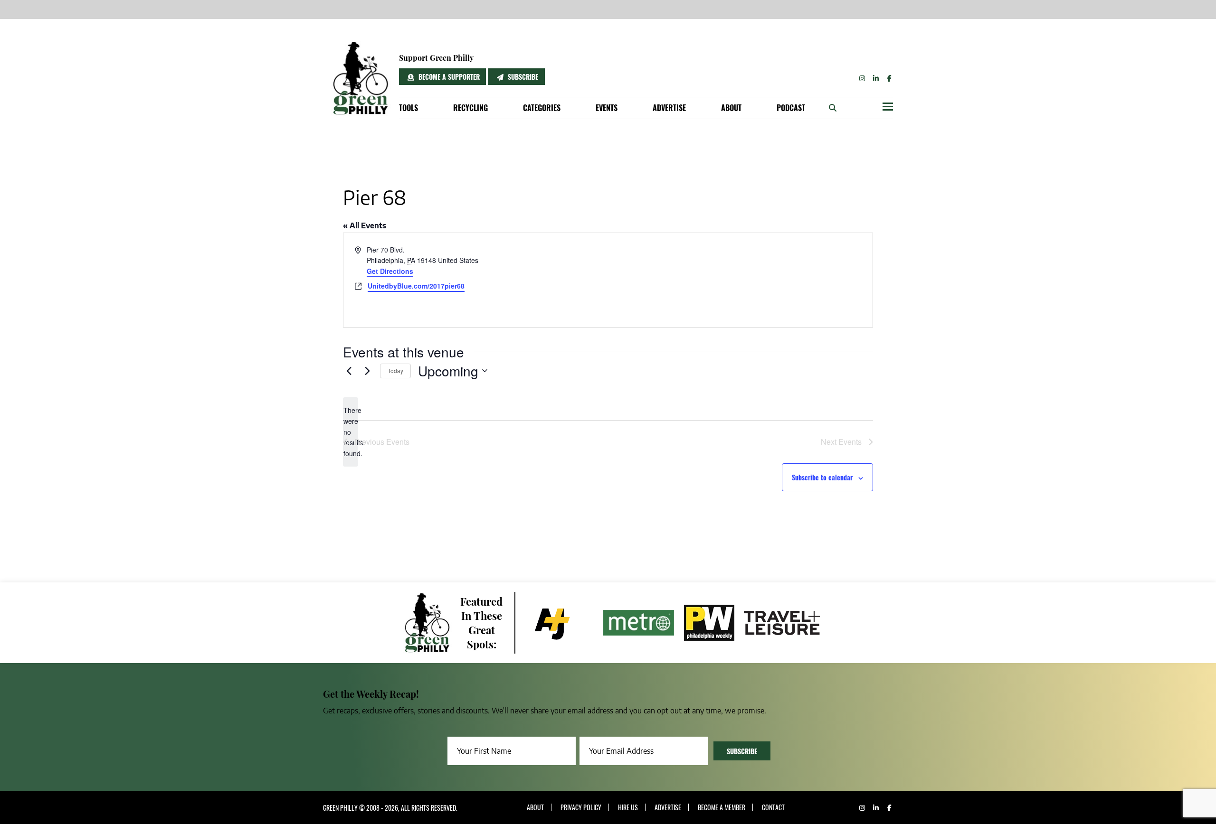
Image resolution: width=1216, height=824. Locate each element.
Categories (541, 107)
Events (607, 107)
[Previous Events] (348, 370)
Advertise (669, 107)
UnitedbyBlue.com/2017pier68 (416, 285)
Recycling (470, 107)
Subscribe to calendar (822, 477)
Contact (773, 807)
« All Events (364, 225)
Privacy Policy (580, 807)
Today (395, 370)
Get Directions (390, 271)
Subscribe (522, 77)
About (731, 107)
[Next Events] (367, 370)
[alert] (350, 431)
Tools (408, 107)
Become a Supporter (448, 77)
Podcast (791, 107)
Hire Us (628, 807)
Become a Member (721, 807)
